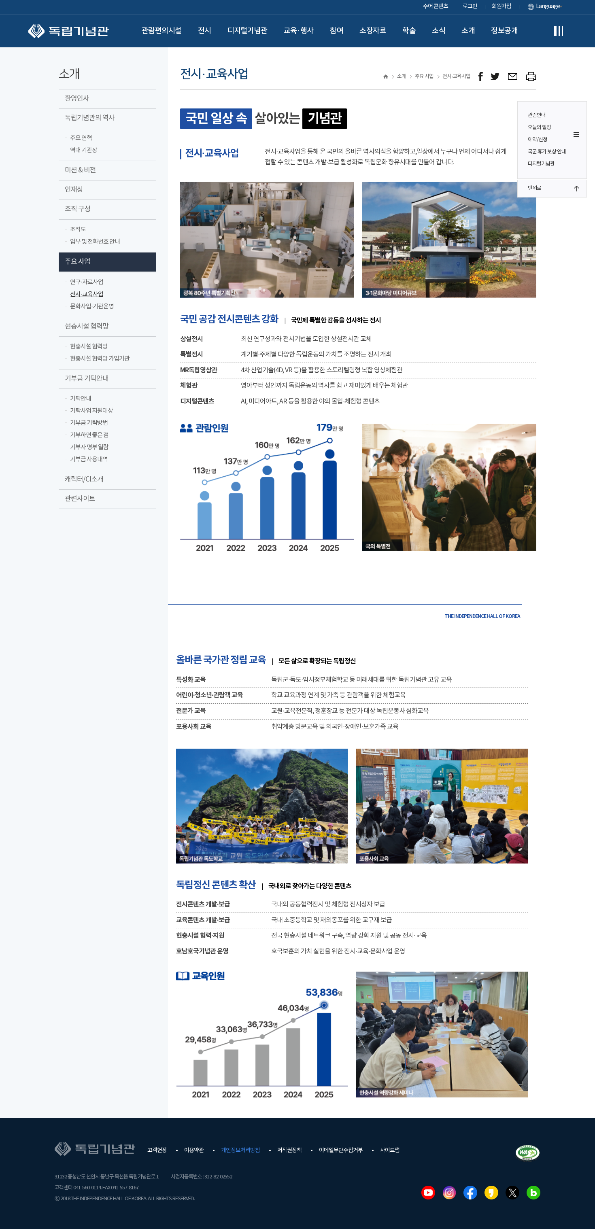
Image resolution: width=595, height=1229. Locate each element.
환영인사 (77, 99)
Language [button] (548, 6)
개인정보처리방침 (240, 1150)
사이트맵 (390, 1150)
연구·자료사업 (86, 282)
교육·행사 (299, 31)
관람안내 (537, 115)
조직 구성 (77, 209)
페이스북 (470, 1192)
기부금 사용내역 (89, 459)
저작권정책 (289, 1150)
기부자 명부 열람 (89, 447)
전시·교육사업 (86, 294)
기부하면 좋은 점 (89, 435)
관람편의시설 (162, 31)
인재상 (74, 190)
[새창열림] (481, 77)
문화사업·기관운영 (92, 306)
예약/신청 (537, 140)
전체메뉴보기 (558, 31)
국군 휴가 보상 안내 (547, 152)
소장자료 (372, 31)
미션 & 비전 (80, 170)
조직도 (78, 229)
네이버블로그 (533, 1192)
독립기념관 (68, 31)
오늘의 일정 (539, 128)
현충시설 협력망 (86, 327)
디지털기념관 (247, 31)
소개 (468, 31)
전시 (204, 31)
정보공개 (504, 31)
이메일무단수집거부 (341, 1150)
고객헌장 (157, 1150)
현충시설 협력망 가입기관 (100, 358)
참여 (336, 31)
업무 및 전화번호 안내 (95, 241)
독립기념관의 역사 (90, 118)
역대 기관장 (83, 150)
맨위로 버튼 (576, 188)
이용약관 (194, 1150)
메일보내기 (513, 77)
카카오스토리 (491, 1192)
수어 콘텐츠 (435, 6)
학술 (409, 31)
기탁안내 (80, 398)
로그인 (470, 6)
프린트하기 (531, 77)
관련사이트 (80, 499)
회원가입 (501, 6)
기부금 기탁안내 (86, 379)
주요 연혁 (81, 138)
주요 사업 (77, 262)
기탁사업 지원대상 (91, 411)
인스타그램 (449, 1192)
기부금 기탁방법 (89, 423)
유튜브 (428, 1192)
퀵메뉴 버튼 (576, 134)
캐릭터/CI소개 (84, 479)
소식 (438, 31)
